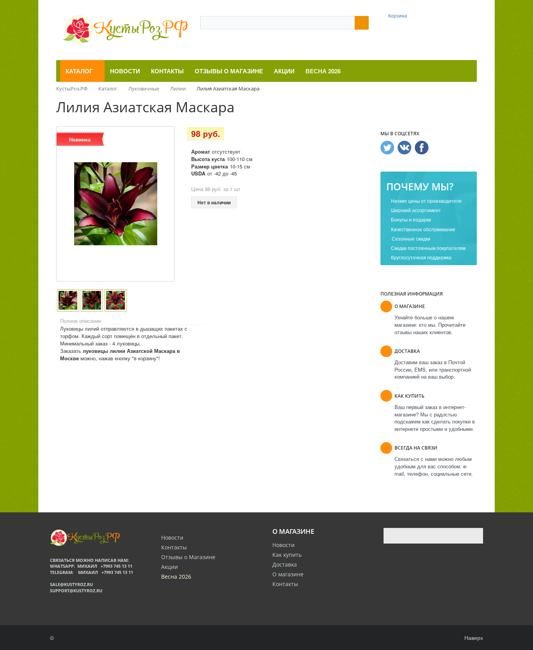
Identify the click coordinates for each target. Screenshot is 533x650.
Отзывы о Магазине (188, 557)
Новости (283, 545)
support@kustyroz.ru (76, 590)
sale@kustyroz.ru (71, 584)
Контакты (285, 584)
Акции (169, 566)
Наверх (473, 637)
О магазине (288, 574)
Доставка (284, 564)
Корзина (397, 15)
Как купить (287, 554)
